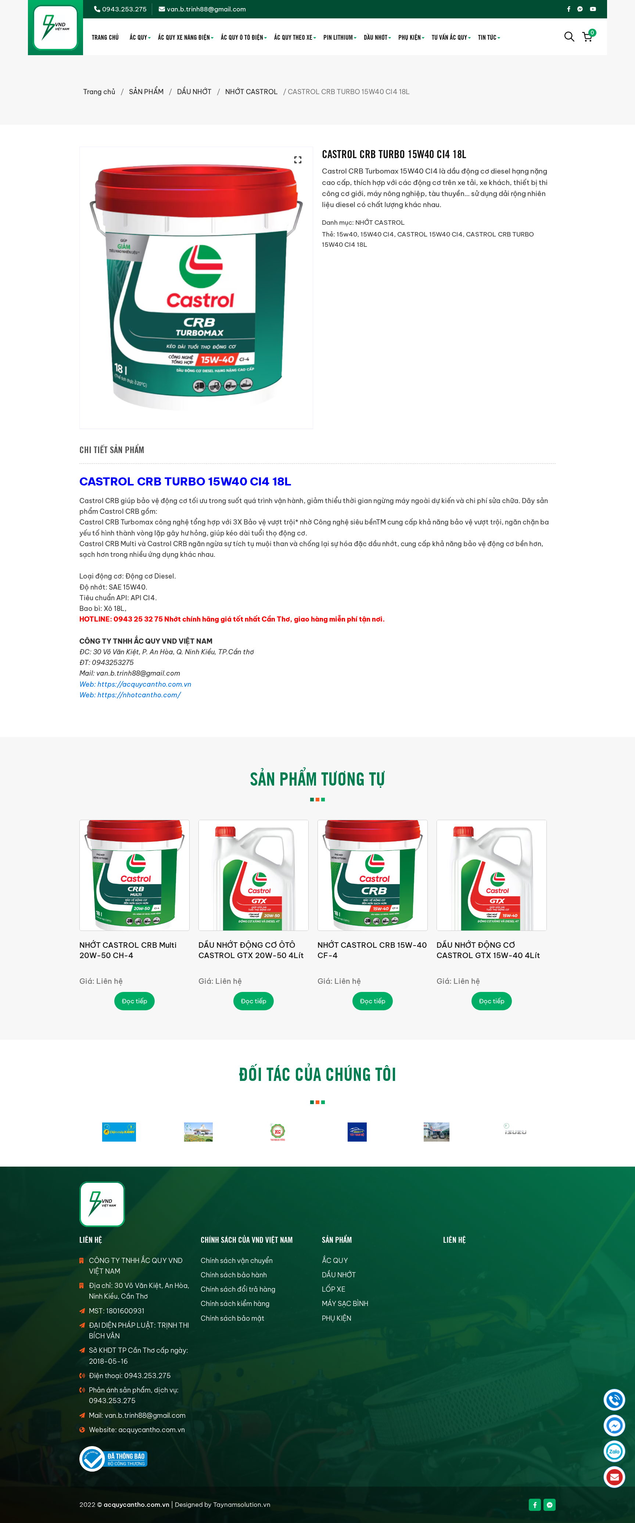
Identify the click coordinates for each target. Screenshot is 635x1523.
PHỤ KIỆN (409, 36)
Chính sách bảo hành (234, 1275)
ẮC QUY (138, 36)
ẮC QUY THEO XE (293, 36)
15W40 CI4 (377, 234)
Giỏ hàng (591, 34)
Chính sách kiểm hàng (235, 1303)
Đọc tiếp (134, 1001)
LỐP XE (333, 1289)
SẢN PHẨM (146, 92)
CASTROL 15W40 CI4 (430, 234)
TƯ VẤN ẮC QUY (449, 36)
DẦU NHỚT (375, 36)
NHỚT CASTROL (251, 92)
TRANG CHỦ (105, 36)
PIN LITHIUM (338, 36)
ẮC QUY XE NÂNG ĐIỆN (184, 36)
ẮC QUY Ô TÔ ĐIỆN (242, 36)
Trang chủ (99, 92)
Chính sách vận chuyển (237, 1260)
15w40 (347, 234)
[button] (299, 160)
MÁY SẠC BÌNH (345, 1303)
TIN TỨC (487, 36)
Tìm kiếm (569, 37)
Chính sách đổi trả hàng (238, 1289)
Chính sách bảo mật (232, 1318)
